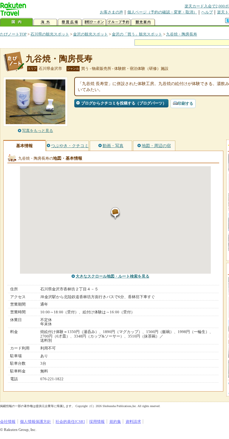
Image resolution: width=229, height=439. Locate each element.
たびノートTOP (13, 34)
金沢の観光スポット (90, 34)
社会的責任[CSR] (70, 421)
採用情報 (97, 421)
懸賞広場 (70, 22)
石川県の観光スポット (49, 34)
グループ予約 (119, 22)
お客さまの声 (111, 12)
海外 (45, 22)
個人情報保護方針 (35, 421)
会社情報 (8, 421)
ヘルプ (207, 12)
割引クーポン (94, 22)
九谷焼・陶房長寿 (181, 34)
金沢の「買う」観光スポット (137, 34)
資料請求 (133, 421)
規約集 (115, 421)
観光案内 (143, 22)
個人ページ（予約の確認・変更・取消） (162, 12)
